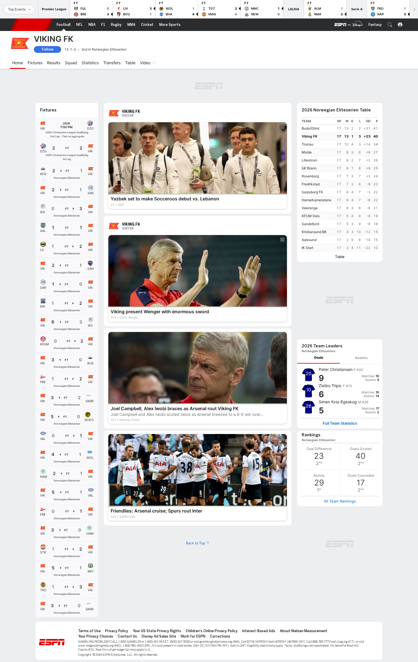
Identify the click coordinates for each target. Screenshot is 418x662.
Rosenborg (310, 176)
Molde (307, 152)
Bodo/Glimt (310, 128)
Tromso (307, 144)
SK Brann (309, 168)
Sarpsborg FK (312, 192)
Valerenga (310, 208)
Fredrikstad (311, 184)
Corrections (220, 636)
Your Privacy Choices (95, 636)
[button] (390, 24)
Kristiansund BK (314, 232)
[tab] (318, 358)
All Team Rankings (340, 501)
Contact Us (127, 636)
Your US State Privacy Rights (157, 631)
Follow (47, 49)
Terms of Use (89, 631)
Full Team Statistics (340, 423)
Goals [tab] (318, 357)
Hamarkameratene (316, 200)
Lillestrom (309, 160)
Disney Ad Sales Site (159, 636)
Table (340, 257)
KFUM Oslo (311, 216)
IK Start (307, 248)
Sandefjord (310, 224)
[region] (340, 184)
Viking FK (309, 136)
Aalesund (309, 240)
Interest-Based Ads (258, 631)
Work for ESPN (193, 636)
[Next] (413, 9)
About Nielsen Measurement (303, 631)
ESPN (32, 24)
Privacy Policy (116, 631)
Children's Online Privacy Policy (212, 631)
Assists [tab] (361, 358)
